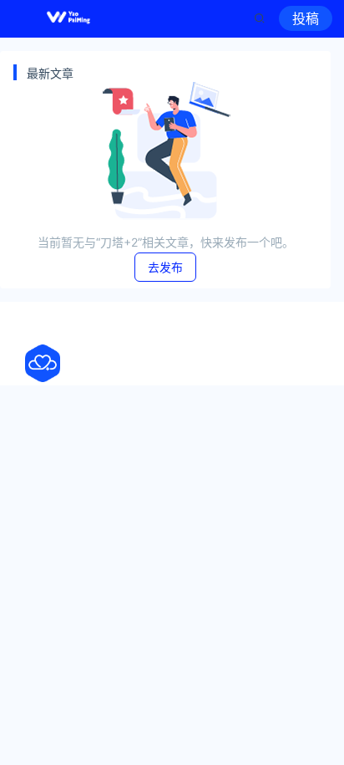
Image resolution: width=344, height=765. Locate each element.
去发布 (165, 267)
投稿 (305, 18)
